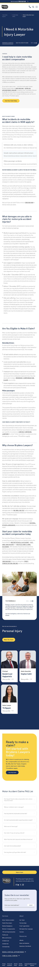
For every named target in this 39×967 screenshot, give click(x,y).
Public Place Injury (7, 923)
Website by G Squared (33, 964)
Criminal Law (5, 941)
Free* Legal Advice (24, 926)
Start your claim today (11, 101)
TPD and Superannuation (8, 932)
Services (5, 916)
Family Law (5, 935)
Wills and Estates (6, 938)
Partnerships (23, 923)
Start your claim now (10, 568)
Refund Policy (15, 964)
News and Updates (24, 943)
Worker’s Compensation (8, 929)
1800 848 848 (22, 1)
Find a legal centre (10, 955)
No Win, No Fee (19, 510)
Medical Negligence (7, 926)
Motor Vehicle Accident (8, 920)
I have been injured (4, 15)
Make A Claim (19, 872)
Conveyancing (5, 946)
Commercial (5, 943)
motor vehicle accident (20, 542)
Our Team (22, 920)
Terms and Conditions (9, 964)
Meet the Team (8, 639)
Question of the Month (25, 946)
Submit (30, 905)
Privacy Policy (4, 964)
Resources (23, 936)
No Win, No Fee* (21, 964)
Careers (22, 932)
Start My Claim (12, 772)
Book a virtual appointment (13, 952)
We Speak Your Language (26, 929)
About (21, 916)
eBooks (21, 940)
